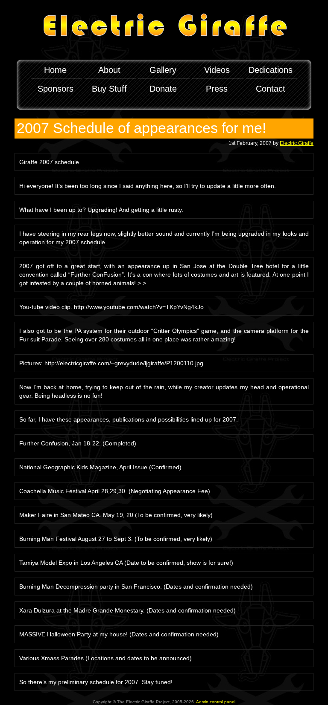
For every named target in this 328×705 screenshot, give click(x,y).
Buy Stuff (109, 88)
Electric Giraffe (296, 143)
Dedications (271, 70)
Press (217, 88)
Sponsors (55, 88)
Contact (270, 88)
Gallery (162, 70)
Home (55, 70)
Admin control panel (215, 701)
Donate (163, 88)
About (109, 70)
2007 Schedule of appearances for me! (141, 128)
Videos (217, 70)
